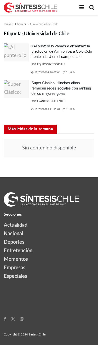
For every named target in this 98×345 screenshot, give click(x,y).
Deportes (14, 242)
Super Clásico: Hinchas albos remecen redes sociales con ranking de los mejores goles (61, 88)
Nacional (13, 233)
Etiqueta (20, 24)
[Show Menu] (81, 7)
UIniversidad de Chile (44, 24)
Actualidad (15, 225)
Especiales (15, 276)
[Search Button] (91, 7)
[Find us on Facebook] (5, 319)
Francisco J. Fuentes (51, 101)
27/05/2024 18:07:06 (47, 72)
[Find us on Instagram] (22, 319)
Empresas (14, 267)
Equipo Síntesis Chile (51, 64)
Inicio (7, 24)
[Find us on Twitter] (13, 319)
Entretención (18, 250)
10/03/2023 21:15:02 (47, 109)
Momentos (16, 259)
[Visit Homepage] (30, 8)
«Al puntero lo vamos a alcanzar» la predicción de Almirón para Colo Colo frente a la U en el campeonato (61, 51)
